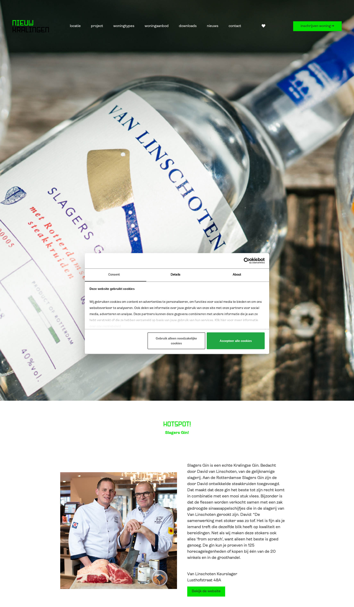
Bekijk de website (206, 591)
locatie (75, 26)
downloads (188, 26)
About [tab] (237, 274)
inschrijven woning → (317, 26)
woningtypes (123, 26)
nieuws (212, 26)
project (97, 26)
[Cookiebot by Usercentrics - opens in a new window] (247, 261)
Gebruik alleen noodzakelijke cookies (176, 341)
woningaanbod (157, 26)
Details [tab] (175, 274)
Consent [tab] (114, 274)
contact (235, 26)
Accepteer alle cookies (236, 341)
